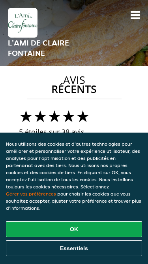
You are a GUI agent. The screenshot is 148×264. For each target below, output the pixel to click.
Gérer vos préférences (31, 194)
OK (74, 229)
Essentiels (74, 248)
